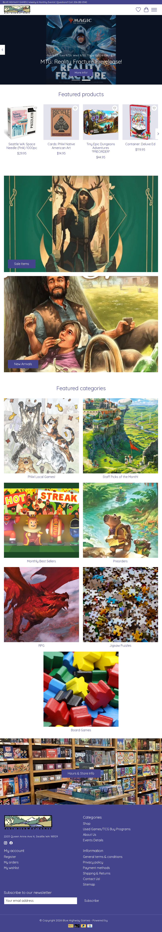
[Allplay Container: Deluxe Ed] (140, 122)
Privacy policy (93, 862)
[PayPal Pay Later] (83, 926)
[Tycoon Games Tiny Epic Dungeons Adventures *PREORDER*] (101, 122)
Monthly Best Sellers (41, 561)
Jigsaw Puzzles (120, 645)
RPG (41, 645)
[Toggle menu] (154, 10)
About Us (89, 835)
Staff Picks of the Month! (120, 477)
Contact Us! (91, 879)
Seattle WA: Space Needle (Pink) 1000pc (22, 146)
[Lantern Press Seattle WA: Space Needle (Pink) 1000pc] (22, 122)
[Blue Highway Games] (17, 10)
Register (10, 857)
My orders (11, 862)
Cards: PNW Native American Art (61, 146)
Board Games (81, 730)
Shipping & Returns (96, 873)
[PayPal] (70, 926)
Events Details (93, 840)
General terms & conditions (102, 857)
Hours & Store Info (81, 773)
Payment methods (96, 868)
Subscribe (91, 901)
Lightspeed (115, 920)
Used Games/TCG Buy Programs (107, 829)
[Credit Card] (89, 926)
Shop (86, 824)
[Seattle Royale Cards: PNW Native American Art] (61, 122)
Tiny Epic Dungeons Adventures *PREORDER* (101, 148)
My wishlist (11, 868)
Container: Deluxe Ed (140, 144)
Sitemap (89, 884)
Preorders (120, 561)
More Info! (81, 72)
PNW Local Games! (41, 477)
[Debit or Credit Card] (77, 926)
